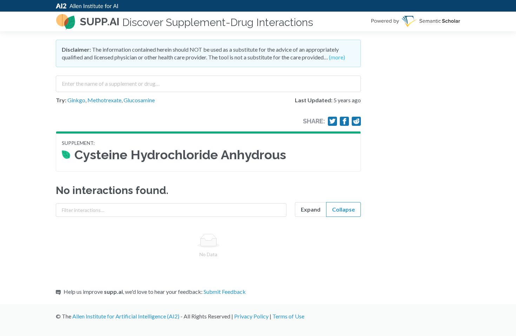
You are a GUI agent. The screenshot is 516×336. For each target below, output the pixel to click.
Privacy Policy (251, 316)
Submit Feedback (225, 291)
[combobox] (208, 81)
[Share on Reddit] (356, 121)
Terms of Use (288, 316)
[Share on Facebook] (344, 121)
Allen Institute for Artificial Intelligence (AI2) (125, 316)
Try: (61, 100)
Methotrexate (104, 100)
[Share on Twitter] (332, 121)
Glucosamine (139, 100)
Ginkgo (76, 100)
